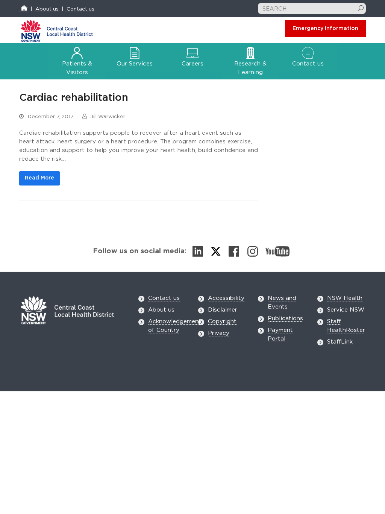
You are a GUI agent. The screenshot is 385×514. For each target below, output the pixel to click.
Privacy (218, 333)
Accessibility (226, 298)
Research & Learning (250, 68)
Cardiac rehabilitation (73, 98)
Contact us (80, 9)
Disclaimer (222, 310)
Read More (39, 178)
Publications (285, 318)
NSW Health (344, 298)
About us (47, 9)
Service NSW (345, 310)
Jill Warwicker (108, 116)
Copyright (222, 321)
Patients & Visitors (77, 68)
